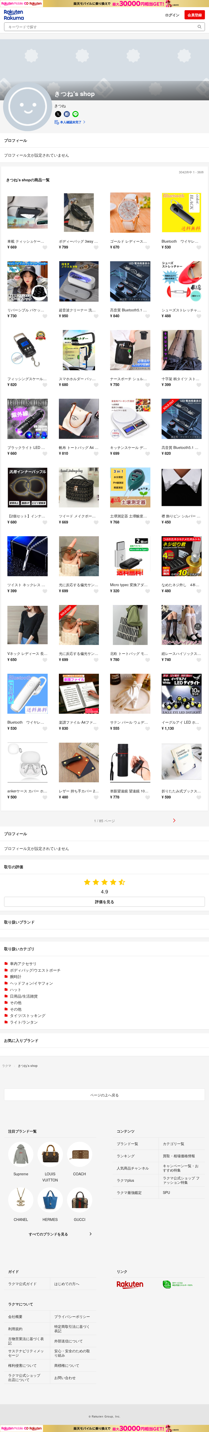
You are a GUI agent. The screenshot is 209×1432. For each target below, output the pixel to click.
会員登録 (195, 14)
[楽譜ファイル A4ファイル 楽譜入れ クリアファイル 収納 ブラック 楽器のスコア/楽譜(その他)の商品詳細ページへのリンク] (79, 694)
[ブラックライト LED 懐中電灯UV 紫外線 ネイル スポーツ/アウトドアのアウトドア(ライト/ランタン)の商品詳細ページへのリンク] (27, 419)
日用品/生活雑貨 (24, 996)
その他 (15, 1002)
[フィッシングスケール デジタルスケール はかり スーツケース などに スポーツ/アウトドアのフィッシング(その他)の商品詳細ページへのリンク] (27, 350)
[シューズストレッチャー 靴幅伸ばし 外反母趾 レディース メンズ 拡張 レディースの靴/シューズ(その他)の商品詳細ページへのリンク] (182, 281)
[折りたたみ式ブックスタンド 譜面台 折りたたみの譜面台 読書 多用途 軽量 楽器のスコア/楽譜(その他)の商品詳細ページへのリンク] (182, 762)
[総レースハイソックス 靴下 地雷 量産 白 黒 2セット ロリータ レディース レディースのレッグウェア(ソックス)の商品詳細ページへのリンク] (182, 625)
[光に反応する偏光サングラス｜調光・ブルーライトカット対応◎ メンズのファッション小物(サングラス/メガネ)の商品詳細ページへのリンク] (79, 556)
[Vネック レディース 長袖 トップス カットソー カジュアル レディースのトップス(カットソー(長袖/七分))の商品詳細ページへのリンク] (27, 625)
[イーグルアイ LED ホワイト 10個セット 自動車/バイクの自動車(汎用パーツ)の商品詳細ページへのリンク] (182, 694)
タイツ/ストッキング (27, 1015)
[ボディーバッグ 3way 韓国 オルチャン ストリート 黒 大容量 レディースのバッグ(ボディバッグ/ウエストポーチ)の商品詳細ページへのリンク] (79, 212)
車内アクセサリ (23, 963)
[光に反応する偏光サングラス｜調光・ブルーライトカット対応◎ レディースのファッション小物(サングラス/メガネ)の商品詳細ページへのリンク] (79, 625)
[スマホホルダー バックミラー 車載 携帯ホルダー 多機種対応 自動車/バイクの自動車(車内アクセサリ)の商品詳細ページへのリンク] (79, 350)
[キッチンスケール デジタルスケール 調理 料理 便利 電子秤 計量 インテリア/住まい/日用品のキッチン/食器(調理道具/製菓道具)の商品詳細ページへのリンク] (130, 419)
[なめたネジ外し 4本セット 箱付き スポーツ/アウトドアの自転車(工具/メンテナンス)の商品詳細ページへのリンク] (182, 556)
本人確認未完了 (70, 122)
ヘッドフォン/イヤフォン (31, 983)
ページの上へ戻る (104, 1094)
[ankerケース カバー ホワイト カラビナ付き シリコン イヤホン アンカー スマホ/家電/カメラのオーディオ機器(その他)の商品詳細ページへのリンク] (27, 762)
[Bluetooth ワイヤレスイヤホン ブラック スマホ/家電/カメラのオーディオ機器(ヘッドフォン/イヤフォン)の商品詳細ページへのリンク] (182, 212)
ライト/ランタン (24, 1022)
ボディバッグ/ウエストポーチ (35, 970)
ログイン (172, 14)
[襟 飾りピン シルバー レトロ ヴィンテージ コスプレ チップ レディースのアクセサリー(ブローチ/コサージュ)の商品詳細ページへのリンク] (182, 487)
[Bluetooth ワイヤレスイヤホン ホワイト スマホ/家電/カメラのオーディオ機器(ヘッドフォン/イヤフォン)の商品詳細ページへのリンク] (27, 694)
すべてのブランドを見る (48, 1233)
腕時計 (15, 976)
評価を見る (104, 901)
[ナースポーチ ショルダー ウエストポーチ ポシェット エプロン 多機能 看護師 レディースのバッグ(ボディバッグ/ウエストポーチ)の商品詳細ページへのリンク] (130, 350)
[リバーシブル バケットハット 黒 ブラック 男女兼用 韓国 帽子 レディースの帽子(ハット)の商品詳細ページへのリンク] (27, 281)
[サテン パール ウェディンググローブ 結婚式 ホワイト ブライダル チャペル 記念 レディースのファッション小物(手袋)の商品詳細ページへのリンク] (130, 694)
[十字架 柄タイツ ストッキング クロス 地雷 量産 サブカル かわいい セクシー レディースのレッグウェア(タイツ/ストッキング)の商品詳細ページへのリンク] (182, 350)
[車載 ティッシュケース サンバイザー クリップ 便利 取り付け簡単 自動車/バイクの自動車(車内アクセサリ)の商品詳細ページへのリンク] (27, 212)
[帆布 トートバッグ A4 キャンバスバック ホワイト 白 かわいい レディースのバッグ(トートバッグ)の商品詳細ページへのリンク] (79, 419)
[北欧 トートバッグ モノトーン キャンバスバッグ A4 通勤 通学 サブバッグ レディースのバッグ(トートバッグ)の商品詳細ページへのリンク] (130, 625)
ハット (15, 989)
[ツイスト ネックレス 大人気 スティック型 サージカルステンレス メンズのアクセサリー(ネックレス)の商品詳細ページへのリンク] (27, 556)
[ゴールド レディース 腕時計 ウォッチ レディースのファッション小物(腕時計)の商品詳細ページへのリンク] (130, 212)
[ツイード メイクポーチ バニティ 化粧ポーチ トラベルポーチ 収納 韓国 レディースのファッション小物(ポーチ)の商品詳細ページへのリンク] (79, 487)
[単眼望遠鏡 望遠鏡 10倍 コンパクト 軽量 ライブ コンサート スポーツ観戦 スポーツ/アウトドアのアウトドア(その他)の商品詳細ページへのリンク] (130, 762)
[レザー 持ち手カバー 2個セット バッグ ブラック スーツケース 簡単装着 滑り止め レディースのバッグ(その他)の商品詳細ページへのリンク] (79, 762)
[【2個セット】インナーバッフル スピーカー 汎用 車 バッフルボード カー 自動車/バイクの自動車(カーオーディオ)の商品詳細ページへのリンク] (27, 487)
